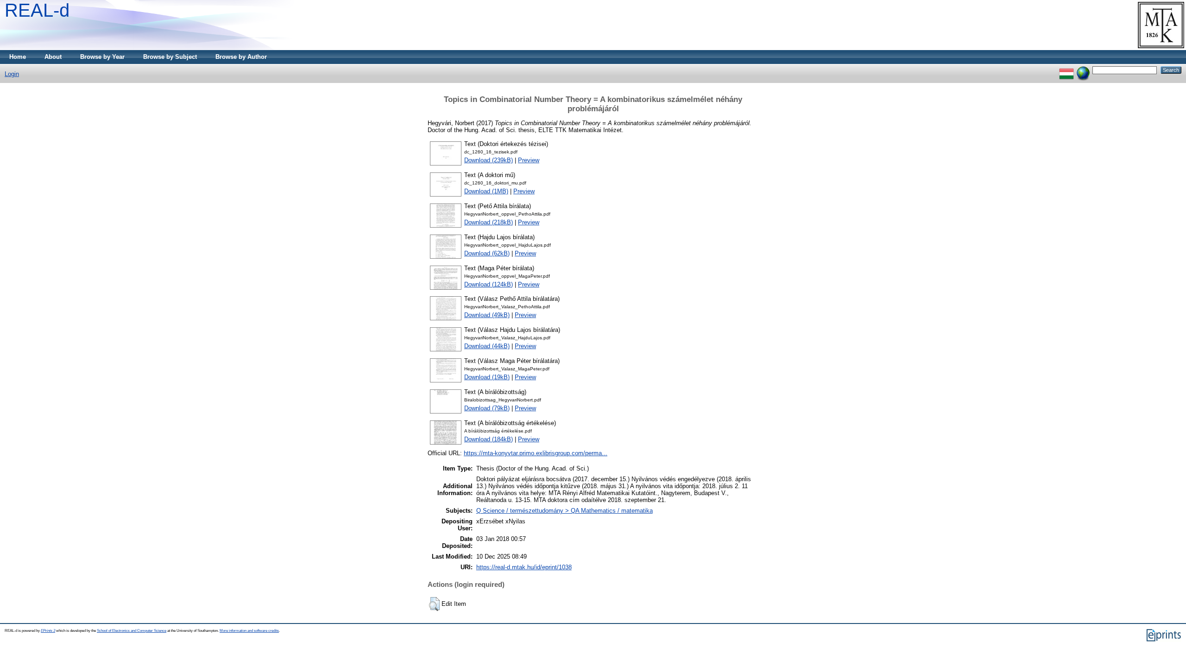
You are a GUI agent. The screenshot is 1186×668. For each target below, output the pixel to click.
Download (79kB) (487, 408)
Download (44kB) (487, 346)
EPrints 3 (48, 631)
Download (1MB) (486, 191)
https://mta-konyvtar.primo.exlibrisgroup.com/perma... (535, 453)
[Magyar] (1066, 69)
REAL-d (37, 10)
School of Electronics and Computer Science (131, 631)
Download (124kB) (488, 284)
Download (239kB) (488, 160)
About (53, 56)
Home (17, 56)
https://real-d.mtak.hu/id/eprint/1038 (524, 567)
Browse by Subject (170, 56)
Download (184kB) (488, 439)
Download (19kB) (487, 377)
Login (12, 73)
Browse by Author (241, 56)
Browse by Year (102, 56)
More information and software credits (249, 631)
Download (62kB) (487, 253)
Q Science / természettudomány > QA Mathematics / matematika (564, 510)
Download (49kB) (487, 315)
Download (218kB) (488, 222)
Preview (528, 160)
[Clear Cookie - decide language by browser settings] (1083, 69)
